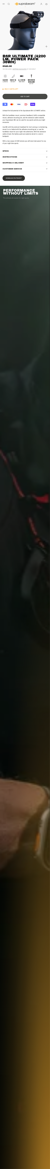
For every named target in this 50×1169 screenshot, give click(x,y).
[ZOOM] (46, 46)
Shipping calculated (20, 69)
